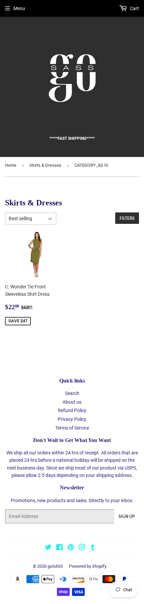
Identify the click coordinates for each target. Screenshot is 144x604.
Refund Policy (72, 410)
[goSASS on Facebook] (59, 548)
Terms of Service (72, 428)
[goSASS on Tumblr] (93, 548)
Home (10, 165)
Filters (127, 218)
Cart (134, 8)
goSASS (55, 566)
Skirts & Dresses (45, 165)
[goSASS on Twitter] (48, 548)
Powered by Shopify (87, 566)
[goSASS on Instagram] (82, 548)
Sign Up (127, 516)
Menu (19, 8)
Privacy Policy (72, 419)
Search (72, 393)
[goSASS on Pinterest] (70, 548)
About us (72, 402)
